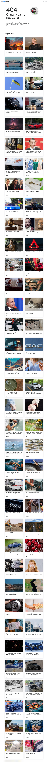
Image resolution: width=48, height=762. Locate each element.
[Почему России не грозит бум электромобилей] (14, 327)
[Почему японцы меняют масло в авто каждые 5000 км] (14, 568)
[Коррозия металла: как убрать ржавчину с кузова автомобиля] (34, 468)
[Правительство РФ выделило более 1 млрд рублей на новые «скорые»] (14, 488)
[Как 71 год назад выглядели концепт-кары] (14, 689)
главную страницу (20, 25)
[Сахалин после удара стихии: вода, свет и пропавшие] (14, 588)
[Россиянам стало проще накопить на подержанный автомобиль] (34, 287)
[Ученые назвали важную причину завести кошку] (34, 307)
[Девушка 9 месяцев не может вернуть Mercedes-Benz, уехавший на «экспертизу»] (14, 548)
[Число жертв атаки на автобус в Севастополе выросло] (14, 167)
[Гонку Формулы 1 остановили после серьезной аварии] (14, 749)
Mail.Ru (2, 761)
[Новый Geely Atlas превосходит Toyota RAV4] (14, 729)
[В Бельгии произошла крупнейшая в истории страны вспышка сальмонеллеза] (34, 608)
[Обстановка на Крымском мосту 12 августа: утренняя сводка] (14, 66)
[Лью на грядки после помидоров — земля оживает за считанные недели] (34, 428)
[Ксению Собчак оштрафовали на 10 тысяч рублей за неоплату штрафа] (34, 147)
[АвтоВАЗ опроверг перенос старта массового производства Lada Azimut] (14, 709)
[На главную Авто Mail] (7, 1)
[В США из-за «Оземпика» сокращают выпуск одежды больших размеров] (34, 167)
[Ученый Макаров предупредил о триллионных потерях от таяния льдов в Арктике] (14, 448)
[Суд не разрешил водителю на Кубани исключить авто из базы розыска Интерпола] (14, 287)
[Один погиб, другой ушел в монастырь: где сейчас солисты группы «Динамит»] (14, 187)
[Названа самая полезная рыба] (34, 448)
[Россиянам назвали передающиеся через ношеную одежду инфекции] (34, 749)
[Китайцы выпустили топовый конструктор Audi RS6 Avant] (34, 649)
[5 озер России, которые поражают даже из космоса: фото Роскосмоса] (34, 588)
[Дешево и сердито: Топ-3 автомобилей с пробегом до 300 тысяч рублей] (34, 388)
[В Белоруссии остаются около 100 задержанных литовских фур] (14, 46)
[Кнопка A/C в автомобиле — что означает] (14, 106)
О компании (7, 761)
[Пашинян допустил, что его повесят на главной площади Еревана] (14, 307)
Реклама (11, 761)
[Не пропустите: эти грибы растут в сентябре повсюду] (34, 729)
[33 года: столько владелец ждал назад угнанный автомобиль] (34, 207)
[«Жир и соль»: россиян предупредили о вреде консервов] (14, 388)
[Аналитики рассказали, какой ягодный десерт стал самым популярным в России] (34, 548)
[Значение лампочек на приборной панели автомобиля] (14, 649)
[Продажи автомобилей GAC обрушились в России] (34, 347)
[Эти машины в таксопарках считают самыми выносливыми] (34, 709)
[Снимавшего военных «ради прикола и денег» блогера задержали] (14, 669)
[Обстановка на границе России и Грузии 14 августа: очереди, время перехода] (14, 367)
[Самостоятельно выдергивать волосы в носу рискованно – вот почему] (34, 568)
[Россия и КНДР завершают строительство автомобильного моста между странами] (14, 528)
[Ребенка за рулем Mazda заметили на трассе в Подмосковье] (34, 86)
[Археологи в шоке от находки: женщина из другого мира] (34, 187)
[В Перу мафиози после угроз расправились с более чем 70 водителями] (14, 267)
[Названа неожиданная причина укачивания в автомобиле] (14, 247)
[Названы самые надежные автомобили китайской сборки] (34, 127)
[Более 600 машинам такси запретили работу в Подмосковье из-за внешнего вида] (14, 468)
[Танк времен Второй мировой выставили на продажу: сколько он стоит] (34, 327)
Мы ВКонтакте (21, 761)
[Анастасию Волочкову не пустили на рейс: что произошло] (34, 46)
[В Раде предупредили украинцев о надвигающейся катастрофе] (14, 86)
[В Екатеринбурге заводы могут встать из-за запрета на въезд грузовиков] (34, 106)
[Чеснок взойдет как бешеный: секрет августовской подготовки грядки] (34, 408)
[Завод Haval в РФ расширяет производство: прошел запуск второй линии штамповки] (14, 508)
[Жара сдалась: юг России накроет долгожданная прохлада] (34, 508)
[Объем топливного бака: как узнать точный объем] (34, 488)
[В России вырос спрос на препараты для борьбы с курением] (34, 367)
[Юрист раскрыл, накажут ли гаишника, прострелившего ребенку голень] (14, 227)
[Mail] (4, 1)
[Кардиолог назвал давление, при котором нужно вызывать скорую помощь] (14, 428)
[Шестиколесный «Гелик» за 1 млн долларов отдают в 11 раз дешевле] (34, 669)
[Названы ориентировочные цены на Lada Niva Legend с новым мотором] (34, 689)
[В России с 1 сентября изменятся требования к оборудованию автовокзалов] (14, 147)
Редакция (27, 761)
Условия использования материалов (36, 761)
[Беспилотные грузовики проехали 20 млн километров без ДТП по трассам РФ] (34, 528)
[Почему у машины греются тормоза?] (14, 608)
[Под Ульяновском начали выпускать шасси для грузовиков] (14, 347)
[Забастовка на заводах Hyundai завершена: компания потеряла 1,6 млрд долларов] (34, 628)
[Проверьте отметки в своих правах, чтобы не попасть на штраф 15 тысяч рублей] (14, 628)
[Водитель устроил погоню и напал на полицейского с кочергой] (14, 207)
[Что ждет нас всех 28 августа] (14, 127)
